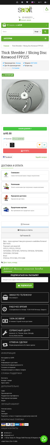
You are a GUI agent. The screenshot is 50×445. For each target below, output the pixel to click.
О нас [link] (3, 360)
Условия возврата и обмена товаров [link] (13, 370)
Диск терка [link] (7, 262)
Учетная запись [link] (6, 409)
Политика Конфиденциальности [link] (12, 365)
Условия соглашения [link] (8, 367)
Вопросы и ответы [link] (26, 230)
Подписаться (26, 285)
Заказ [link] (3, 411)
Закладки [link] (4, 413)
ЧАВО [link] (3, 391)
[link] (47, 9)
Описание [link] (26, 224)
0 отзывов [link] (15, 68)
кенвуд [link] (14, 262)
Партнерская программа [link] (9, 398)
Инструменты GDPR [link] (7, 358)
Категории (8, 38)
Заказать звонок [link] (26, 20)
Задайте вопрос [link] (41, 157)
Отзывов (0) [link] (26, 236)
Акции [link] (3, 400)
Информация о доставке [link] (9, 362)
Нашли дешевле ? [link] (25, 129)
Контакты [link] (4, 378)
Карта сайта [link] (5, 383)
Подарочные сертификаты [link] (10, 396)
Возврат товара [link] (6, 380)
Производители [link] (6, 393)
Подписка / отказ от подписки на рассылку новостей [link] (19, 416)
